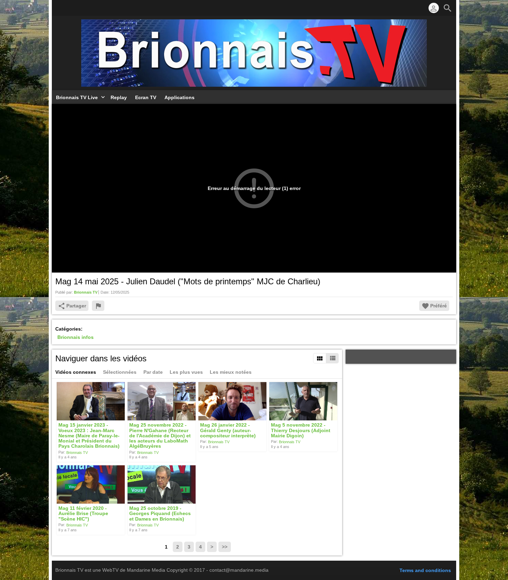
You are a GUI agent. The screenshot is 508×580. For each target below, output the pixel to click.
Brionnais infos (75, 337)
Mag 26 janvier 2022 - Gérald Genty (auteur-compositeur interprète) (228, 430)
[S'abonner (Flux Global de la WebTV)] (58, 7)
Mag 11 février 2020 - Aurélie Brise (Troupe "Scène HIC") (83, 513)
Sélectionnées (120, 372)
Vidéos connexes (75, 372)
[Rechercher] (447, 8)
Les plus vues (186, 372)
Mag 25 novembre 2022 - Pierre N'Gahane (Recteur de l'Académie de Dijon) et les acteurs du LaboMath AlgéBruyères (160, 435)
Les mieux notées (231, 372)
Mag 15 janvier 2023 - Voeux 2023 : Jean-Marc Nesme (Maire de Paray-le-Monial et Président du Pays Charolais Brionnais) (89, 435)
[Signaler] (98, 306)
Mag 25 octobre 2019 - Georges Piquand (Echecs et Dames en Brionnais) (160, 513)
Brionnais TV (77, 452)
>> (224, 547)
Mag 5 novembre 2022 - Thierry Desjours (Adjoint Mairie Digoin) (300, 430)
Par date (153, 372)
